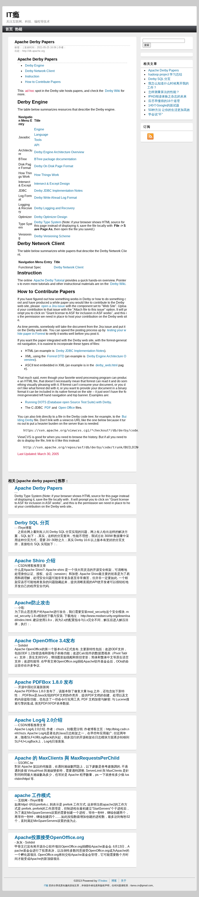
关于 (123, 880)
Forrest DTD (55, 356)
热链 (18, 29)
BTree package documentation (55, 159)
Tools (38, 139)
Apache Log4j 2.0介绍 (38, 720)
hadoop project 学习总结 (165, 74)
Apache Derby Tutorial (49, 280)
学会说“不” (155, 114)
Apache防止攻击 (32, 602)
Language (41, 134)
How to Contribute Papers (43, 81)
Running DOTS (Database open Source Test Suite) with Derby (68, 402)
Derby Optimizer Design (50, 217)
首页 (9, 29)
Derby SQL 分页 (32, 522)
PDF (48, 407)
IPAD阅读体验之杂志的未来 (167, 96)
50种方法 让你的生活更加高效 (169, 110)
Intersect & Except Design (52, 183)
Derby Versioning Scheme (52, 236)
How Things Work (46, 175)
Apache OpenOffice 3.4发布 (45, 640)
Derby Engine (34, 65)
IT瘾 (12, 15)
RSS (150, 136)
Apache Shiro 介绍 (35, 560)
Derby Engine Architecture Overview (59, 152)
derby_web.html (107, 365)
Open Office (66, 407)
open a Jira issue (53, 306)
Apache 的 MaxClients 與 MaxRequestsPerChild (67, 758)
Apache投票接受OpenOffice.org (49, 837)
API (36, 145)
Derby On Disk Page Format (53, 166)
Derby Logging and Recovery (54, 208)
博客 (114, 880)
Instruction (32, 76)
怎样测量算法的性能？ (163, 92)
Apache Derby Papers (38, 488)
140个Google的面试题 (163, 105)
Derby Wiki (112, 90)
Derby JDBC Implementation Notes (58, 190)
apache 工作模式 (33, 795)
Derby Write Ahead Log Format (55, 197)
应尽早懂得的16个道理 (164, 101)
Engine (39, 129)
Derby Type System (47, 222)
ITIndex (102, 880)
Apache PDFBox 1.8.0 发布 (44, 682)
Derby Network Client (40, 71)
